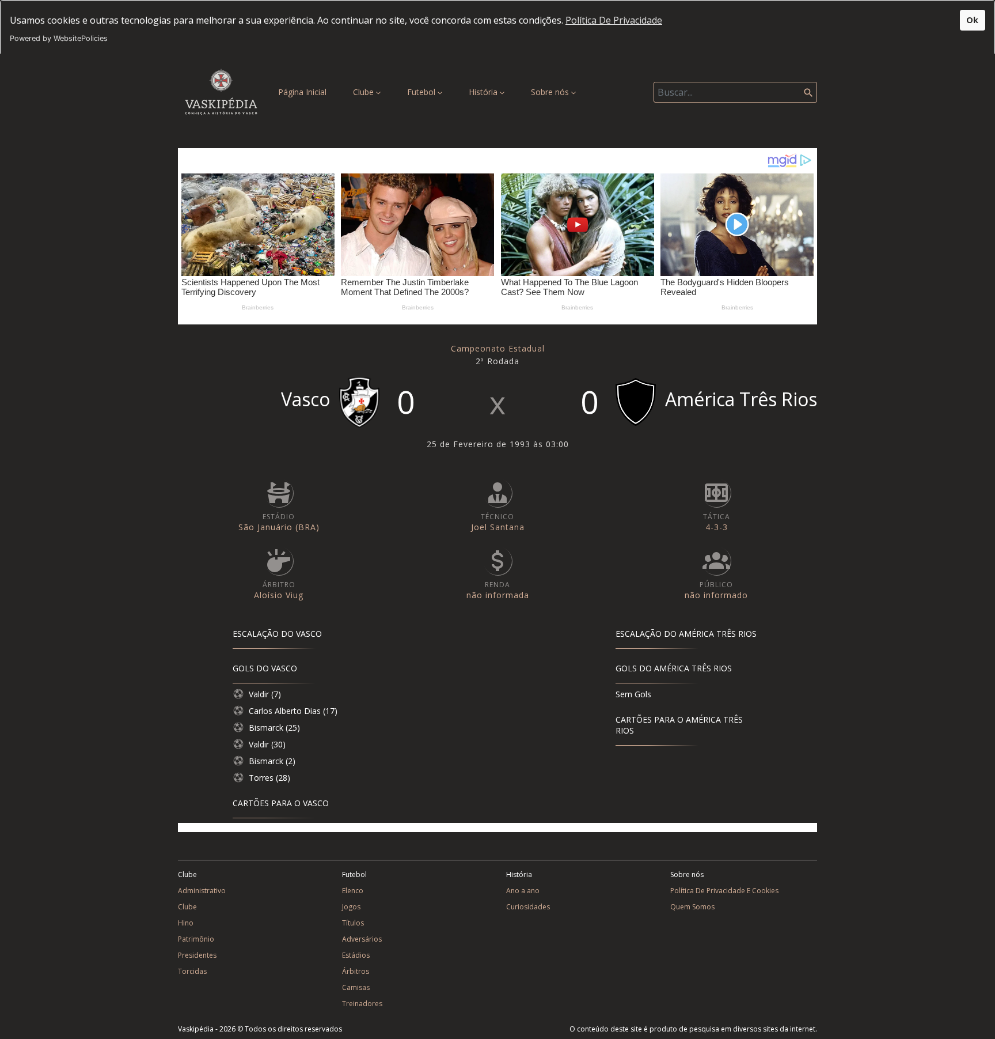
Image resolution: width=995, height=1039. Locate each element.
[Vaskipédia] (221, 92)
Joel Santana (498, 527)
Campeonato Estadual (498, 348)
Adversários (362, 939)
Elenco (352, 891)
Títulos (353, 923)
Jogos (351, 907)
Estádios (356, 955)
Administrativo (202, 891)
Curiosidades (528, 907)
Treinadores (362, 1003)
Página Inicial (304, 91)
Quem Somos (692, 907)
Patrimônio (196, 939)
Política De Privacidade (613, 20)
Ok (972, 19)
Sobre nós (551, 91)
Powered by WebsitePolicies (59, 38)
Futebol (422, 91)
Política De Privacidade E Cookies (724, 891)
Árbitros (355, 971)
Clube (364, 91)
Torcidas (192, 971)
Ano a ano (523, 891)
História (484, 91)
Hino (185, 923)
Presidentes (197, 955)
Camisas (356, 987)
